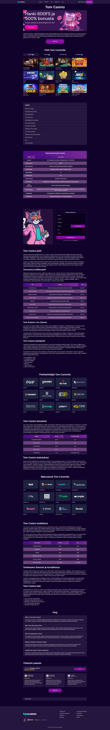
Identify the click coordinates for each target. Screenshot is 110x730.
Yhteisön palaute (29, 143)
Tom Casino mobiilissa (30, 131)
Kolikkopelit (78, 54)
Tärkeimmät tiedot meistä (31, 111)
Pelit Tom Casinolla (29, 108)
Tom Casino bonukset (30, 123)
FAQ (26, 140)
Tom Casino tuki (28, 137)
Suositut (30, 54)
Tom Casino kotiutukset (30, 125)
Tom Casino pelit (29, 117)
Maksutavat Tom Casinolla (31, 128)
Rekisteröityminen (29, 114)
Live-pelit (46, 54)
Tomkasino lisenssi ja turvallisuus (32, 134)
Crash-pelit (62, 54)
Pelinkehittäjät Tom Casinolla (31, 120)
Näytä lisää (55, 690)
